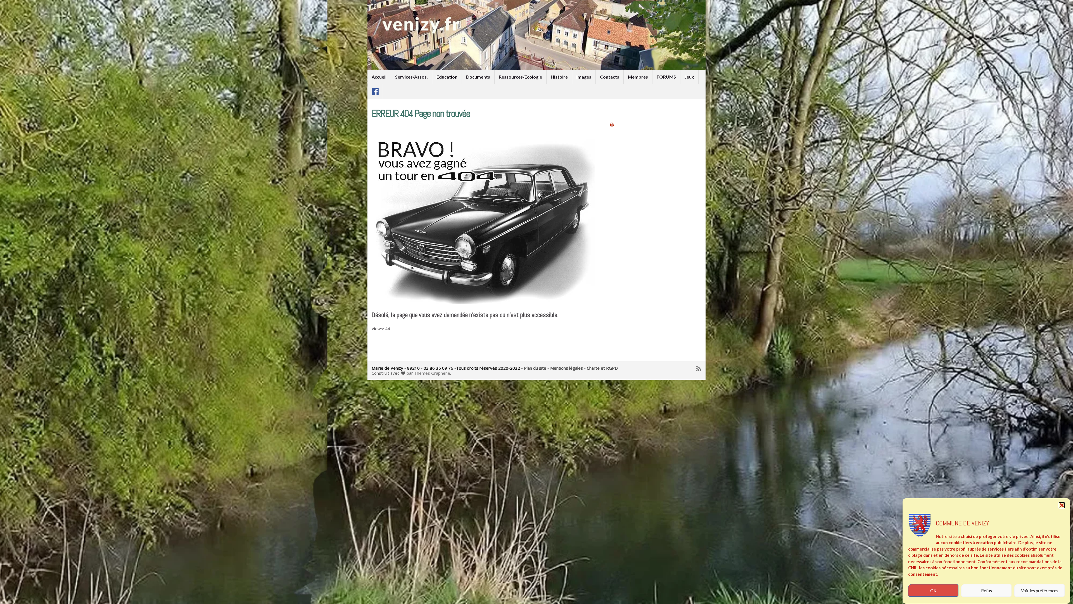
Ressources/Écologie (520, 76)
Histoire (559, 76)
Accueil (379, 76)
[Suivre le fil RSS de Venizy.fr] (698, 368)
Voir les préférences (1039, 590)
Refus (986, 590)
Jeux (689, 76)
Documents (478, 76)
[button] (1062, 505)
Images (583, 76)
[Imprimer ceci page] (612, 124)
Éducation (446, 76)
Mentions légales (566, 368)
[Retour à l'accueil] (536, 35)
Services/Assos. (411, 76)
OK (933, 590)
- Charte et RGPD (601, 368)
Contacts (609, 76)
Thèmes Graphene (432, 373)
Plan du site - (536, 368)
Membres (638, 76)
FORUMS (666, 76)
